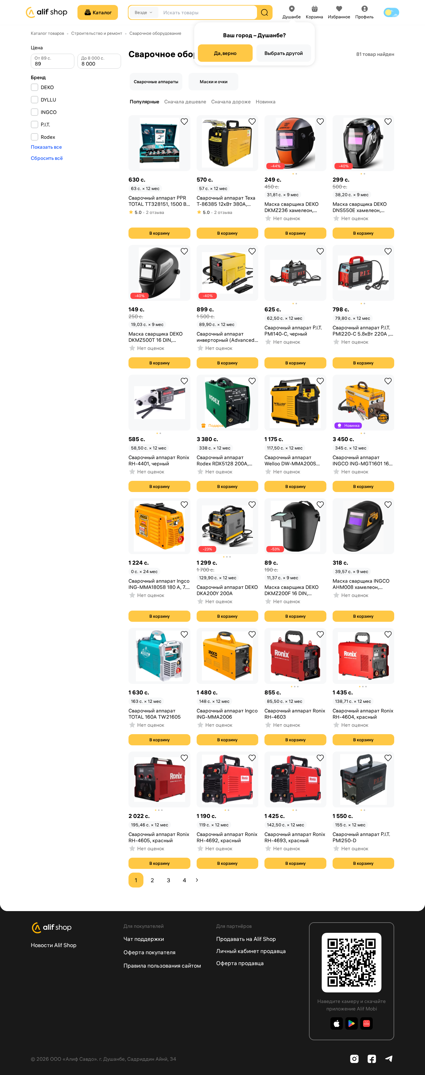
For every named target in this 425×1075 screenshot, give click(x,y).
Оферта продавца (240, 963)
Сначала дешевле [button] (185, 101)
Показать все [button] (46, 147)
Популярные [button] (144, 101)
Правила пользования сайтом (162, 965)
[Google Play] (351, 1023)
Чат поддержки (144, 938)
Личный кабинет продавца (251, 951)
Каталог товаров (47, 33)
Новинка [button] (266, 101)
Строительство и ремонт (96, 33)
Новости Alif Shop (54, 945)
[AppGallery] (366, 1023)
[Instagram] (354, 1059)
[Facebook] (372, 1059)
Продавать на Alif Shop (246, 938)
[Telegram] (389, 1059)
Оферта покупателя (149, 952)
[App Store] (336, 1023)
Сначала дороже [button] (231, 101)
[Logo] (73, 927)
